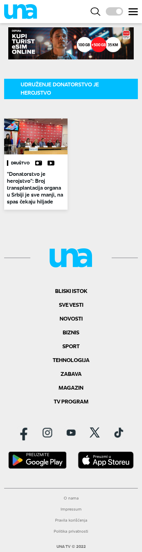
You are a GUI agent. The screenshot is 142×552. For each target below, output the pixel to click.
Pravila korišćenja (71, 520)
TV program (71, 401)
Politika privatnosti (71, 531)
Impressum (71, 509)
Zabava (71, 373)
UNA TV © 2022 (71, 546)
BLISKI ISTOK (71, 290)
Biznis (71, 332)
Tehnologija (71, 359)
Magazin (71, 387)
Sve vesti (71, 304)
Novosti (71, 318)
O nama (71, 498)
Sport (71, 346)
